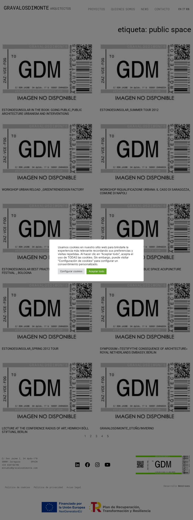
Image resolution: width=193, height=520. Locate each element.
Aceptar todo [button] (96, 271)
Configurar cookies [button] (71, 271)
